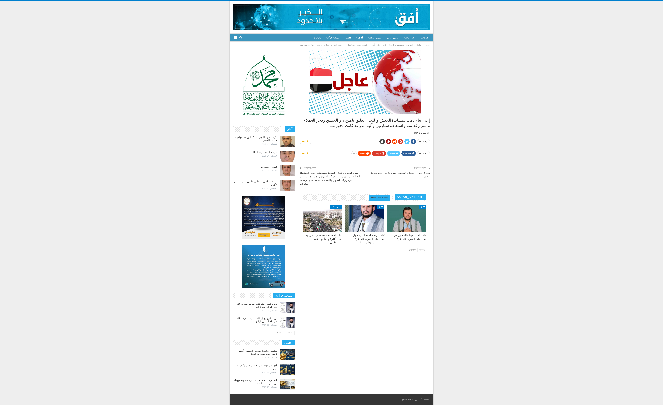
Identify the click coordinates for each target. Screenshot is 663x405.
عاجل (422, 207)
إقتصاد (348, 37)
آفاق (360, 37)
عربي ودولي (392, 37)
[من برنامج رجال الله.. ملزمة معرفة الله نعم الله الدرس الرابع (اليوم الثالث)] (287, 307)
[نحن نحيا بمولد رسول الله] (287, 156)
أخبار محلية (409, 37)
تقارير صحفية (374, 37)
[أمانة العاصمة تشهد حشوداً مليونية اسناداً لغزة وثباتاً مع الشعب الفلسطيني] (322, 218)
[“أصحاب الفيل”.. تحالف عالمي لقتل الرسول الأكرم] (287, 185)
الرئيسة (424, 37)
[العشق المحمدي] (287, 171)
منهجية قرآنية (333, 37)
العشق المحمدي (269, 167)
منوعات (317, 37)
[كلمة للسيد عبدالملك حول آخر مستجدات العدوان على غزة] (406, 218)
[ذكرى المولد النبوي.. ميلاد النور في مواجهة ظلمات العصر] (287, 141)
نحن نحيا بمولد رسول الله (264, 152)
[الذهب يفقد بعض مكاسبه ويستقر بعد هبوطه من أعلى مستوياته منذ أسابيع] (287, 384)
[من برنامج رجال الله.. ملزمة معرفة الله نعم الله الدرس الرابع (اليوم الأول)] (287, 322)
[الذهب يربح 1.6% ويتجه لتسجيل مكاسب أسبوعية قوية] (287, 369)
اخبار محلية (336, 207)
